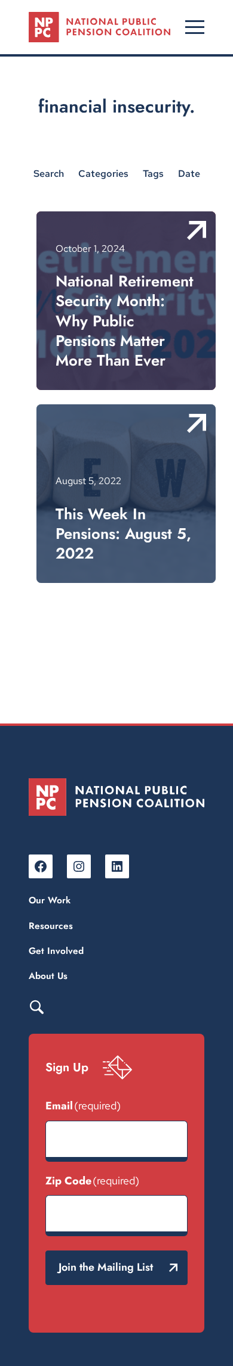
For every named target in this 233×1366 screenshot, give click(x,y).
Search (36, 1006)
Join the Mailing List (106, 1267)
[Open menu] (194, 26)
